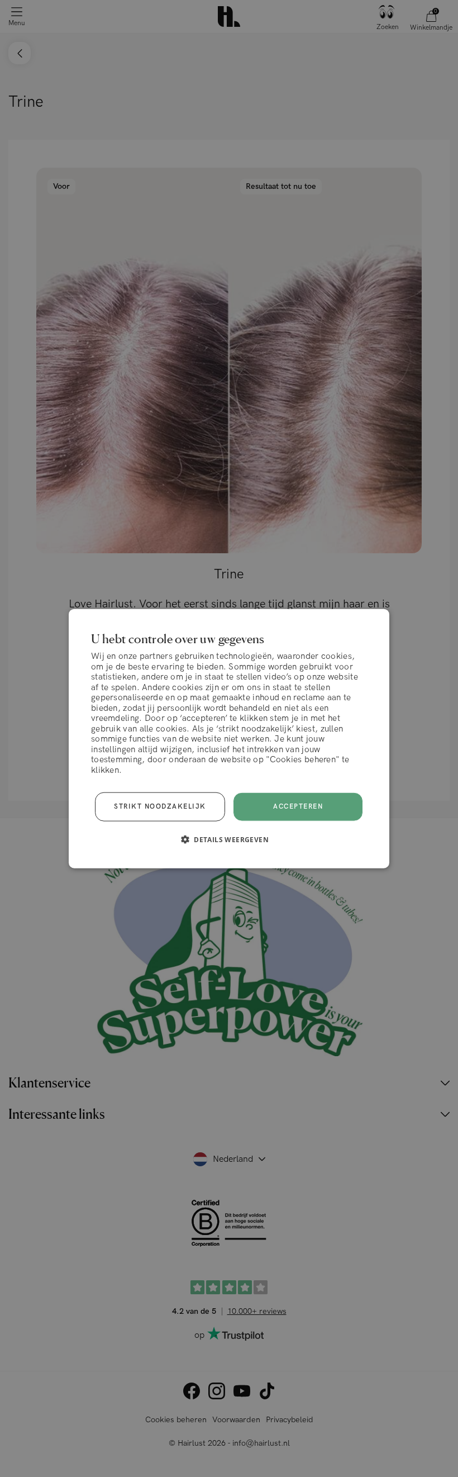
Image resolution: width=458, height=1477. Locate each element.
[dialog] (229, 738)
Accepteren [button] (298, 806)
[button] (229, 839)
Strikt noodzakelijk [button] (160, 806)
